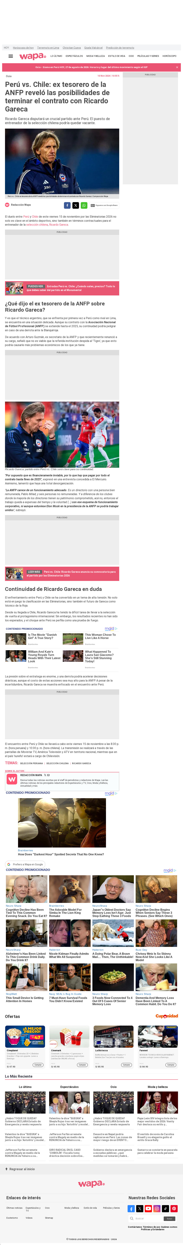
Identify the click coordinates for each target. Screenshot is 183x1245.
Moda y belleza (72, 1208)
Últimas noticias (14, 1208)
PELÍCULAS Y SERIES (148, 56)
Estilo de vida (90, 1208)
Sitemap (49, 1218)
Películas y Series (111, 1208)
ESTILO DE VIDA (116, 56)
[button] (177, 67)
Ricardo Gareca (58, 224)
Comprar (38, 1065)
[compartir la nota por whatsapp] (84, 205)
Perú (26, 216)
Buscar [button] (169, 1219)
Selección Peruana (31, 763)
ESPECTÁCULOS (74, 56)
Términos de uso (151, 1227)
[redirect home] (32, 57)
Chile (35, 216)
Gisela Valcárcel (93, 47)
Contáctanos (135, 1227)
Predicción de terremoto (120, 47)
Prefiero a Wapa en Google (28, 864)
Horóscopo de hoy (23, 47)
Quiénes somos (169, 1227)
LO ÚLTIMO (56, 56)
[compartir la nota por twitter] (75, 205)
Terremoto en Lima (48, 47)
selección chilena (37, 224)
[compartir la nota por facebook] (67, 205)
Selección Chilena (57, 763)
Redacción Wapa (21, 204)
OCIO (131, 56)
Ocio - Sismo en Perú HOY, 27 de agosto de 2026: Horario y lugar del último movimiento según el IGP (91, 67)
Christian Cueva (72, 47)
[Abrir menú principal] (11, 56)
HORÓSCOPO (169, 56)
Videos (29, 1218)
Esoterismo (12, 1218)
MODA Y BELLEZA (95, 56)
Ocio (9, 76)
